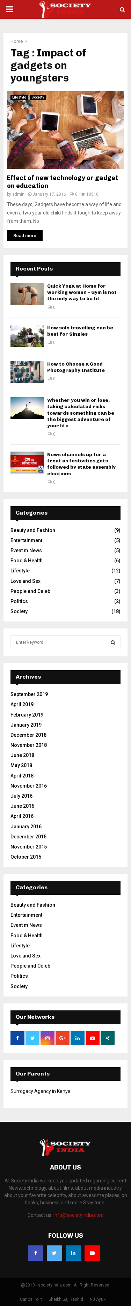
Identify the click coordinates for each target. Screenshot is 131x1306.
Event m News (26, 550)
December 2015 (28, 836)
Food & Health (26, 560)
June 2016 (22, 806)
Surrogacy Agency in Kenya (40, 1091)
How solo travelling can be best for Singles (80, 331)
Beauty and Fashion (32, 530)
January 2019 (26, 725)
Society (37, 97)
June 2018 (22, 755)
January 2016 (26, 826)
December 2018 (28, 735)
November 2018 (28, 745)
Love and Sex (25, 581)
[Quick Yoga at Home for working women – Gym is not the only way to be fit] (27, 294)
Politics (19, 601)
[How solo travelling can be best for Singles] (27, 336)
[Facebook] (35, 1253)
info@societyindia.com (78, 1215)
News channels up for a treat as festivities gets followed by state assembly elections (81, 464)
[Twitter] (54, 1253)
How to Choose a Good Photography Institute (76, 367)
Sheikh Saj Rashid (66, 1299)
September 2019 (29, 694)
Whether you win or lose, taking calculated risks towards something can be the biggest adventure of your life (80, 413)
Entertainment (26, 540)
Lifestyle (19, 97)
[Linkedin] (73, 1253)
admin (18, 194)
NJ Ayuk (97, 1299)
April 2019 (22, 704)
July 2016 (21, 796)
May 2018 (21, 765)
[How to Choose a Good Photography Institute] (27, 372)
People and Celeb (30, 591)
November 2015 (28, 847)
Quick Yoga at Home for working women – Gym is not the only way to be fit (82, 292)
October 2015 (25, 857)
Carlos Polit (31, 1299)
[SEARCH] (113, 642)
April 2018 (22, 776)
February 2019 (26, 715)
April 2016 (22, 816)
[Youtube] (92, 1253)
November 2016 (28, 786)
